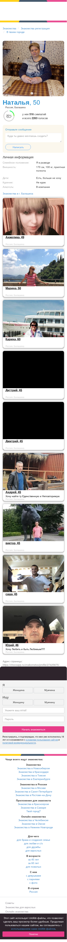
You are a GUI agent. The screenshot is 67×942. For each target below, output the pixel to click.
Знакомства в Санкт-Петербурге (33, 791)
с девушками (33, 875)
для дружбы (33, 847)
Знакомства (9, 28)
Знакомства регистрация (35, 28)
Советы (9, 903)
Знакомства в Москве (33, 788)
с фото (33, 882)
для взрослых (33, 850)
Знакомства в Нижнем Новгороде (33, 827)
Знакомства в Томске (33, 775)
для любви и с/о (33, 843)
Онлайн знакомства (16, 911)
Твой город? (33, 811)
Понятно (33, 934)
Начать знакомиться (33, 729)
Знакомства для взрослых (20, 907)
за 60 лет (33, 863)
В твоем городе (16, 32)
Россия (33, 891)
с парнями (33, 879)
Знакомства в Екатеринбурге (33, 779)
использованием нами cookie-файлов (33, 928)
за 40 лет (33, 859)
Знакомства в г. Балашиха (18, 193)
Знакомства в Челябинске (33, 820)
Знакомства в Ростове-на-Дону (33, 795)
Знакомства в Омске (33, 823)
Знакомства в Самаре (33, 807)
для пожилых (33, 866)
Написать (18, 147)
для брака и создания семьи (33, 839)
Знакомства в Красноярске (33, 804)
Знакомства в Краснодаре (33, 771)
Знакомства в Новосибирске (33, 768)
